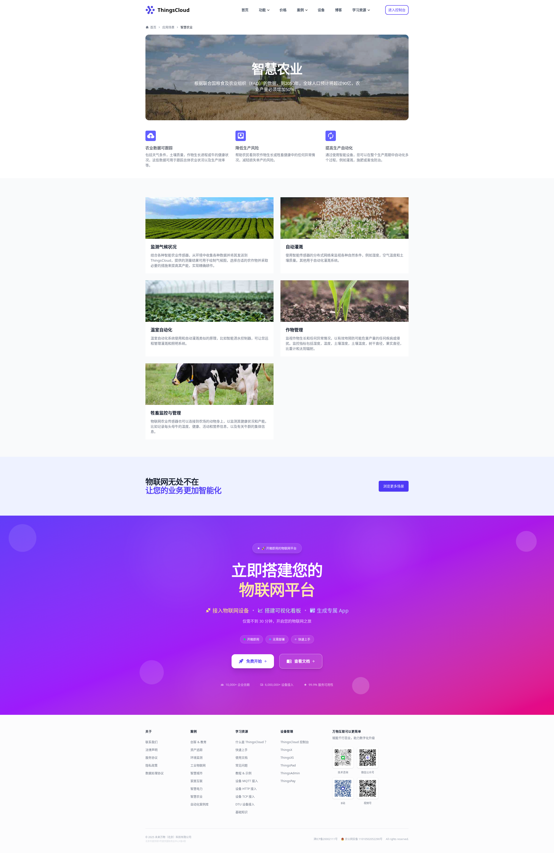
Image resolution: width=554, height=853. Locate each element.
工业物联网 (198, 765)
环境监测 (196, 757)
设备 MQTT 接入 (246, 781)
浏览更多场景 (393, 486)
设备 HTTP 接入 (246, 789)
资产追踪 (196, 750)
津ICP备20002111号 (326, 839)
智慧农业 (196, 796)
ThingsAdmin (290, 773)
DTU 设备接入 (244, 804)
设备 (321, 10)
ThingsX (286, 750)
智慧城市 (196, 773)
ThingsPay (287, 781)
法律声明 (151, 750)
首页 (245, 10)
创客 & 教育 (198, 742)
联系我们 (151, 742)
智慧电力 (196, 789)
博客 (338, 10)
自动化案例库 (199, 804)
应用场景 (168, 27)
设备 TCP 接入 (245, 796)
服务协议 (151, 757)
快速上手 (241, 750)
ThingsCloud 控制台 (294, 742)
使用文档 (241, 757)
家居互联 (196, 781)
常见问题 (241, 765)
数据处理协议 (154, 773)
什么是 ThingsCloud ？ (251, 742)
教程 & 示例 (243, 773)
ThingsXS (287, 757)
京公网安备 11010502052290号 (363, 839)
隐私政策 (151, 765)
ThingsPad (288, 765)
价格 (283, 10)
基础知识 (241, 812)
